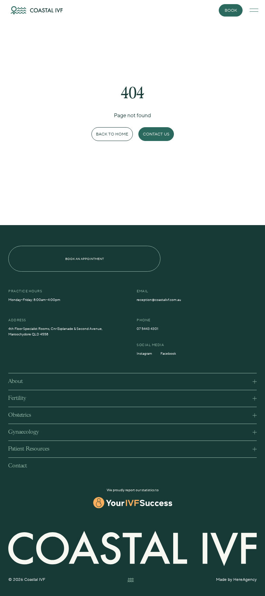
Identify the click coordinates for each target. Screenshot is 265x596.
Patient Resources (28, 449)
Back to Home (112, 134)
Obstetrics (19, 415)
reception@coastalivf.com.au (159, 299)
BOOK (231, 10)
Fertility (17, 398)
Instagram (144, 353)
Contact (17, 465)
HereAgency (245, 579)
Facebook (168, 353)
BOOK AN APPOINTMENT (84, 259)
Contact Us (156, 134)
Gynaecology (23, 432)
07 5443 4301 (147, 328)
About (15, 381)
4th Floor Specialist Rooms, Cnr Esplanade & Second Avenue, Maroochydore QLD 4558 (55, 331)
